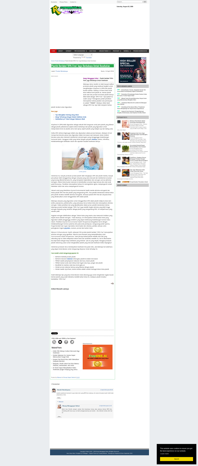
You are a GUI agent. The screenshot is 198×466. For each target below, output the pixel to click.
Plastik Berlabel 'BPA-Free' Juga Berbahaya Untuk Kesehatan (80, 65)
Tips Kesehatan (79, 51)
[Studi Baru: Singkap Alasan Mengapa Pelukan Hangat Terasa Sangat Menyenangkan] (126, 164)
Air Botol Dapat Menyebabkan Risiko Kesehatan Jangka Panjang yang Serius (65, 368)
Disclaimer (54, 2)
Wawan (59, 377)
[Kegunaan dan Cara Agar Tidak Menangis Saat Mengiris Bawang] (126, 139)
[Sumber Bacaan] (112, 284)
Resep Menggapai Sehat (71, 406)
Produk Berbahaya (140, 51)
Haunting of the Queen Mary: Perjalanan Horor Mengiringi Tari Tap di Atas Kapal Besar (131, 107)
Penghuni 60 (118, 453)
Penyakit (116, 51)
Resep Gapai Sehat (69, 377)
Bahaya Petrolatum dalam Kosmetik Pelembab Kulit (137, 121)
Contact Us (73, 2)
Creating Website (102, 453)
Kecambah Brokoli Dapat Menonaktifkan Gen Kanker (138, 146)
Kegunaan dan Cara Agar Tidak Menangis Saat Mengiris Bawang (138, 134)
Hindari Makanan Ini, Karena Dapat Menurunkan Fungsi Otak (64, 356)
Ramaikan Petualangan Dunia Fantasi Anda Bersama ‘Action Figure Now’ (132, 95)
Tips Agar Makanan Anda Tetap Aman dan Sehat (137, 170)
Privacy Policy (63, 2)
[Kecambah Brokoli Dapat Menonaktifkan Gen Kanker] (126, 151)
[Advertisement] (99, 32)
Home (53, 51)
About (60, 51)
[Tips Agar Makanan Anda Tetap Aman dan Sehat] (126, 176)
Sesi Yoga (92, 51)
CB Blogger (85, 453)
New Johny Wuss (71, 453)
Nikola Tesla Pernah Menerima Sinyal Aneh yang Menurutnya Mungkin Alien (132, 99)
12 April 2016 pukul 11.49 (105, 405)
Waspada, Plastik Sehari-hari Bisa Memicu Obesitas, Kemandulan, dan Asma (66, 364)
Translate (89, 57)
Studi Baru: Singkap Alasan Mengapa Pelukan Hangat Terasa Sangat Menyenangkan (139, 159)
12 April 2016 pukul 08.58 (106, 389)
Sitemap (68, 51)
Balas (58, 397)
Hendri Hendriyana (63, 390)
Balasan (61, 402)
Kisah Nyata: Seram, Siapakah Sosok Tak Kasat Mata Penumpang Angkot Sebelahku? (131, 90)
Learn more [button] (164, 454)
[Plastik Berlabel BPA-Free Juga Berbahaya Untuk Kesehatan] (82, 169)
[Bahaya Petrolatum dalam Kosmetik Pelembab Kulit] (126, 127)
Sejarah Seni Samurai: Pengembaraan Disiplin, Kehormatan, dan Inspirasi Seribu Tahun (131, 112)
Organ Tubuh (104, 51)
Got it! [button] (176, 459)
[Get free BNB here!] (98, 369)
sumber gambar (82, 171)
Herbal (126, 51)
